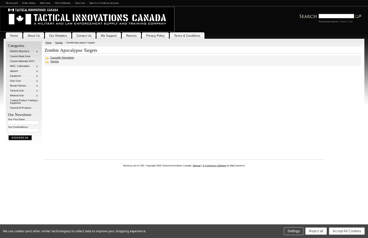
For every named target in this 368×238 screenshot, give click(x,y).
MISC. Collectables (19, 66)
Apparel (13, 71)
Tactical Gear (16, 90)
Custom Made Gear (20, 56)
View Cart (80, 3)
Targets (59, 42)
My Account (12, 3)
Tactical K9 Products (20, 108)
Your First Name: (16, 119)
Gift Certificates (63, 3)
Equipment (14, 76)
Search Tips (346, 21)
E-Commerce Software (214, 165)
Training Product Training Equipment (22, 101)
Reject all (316, 231)
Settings (294, 231)
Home (48, 42)
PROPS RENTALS (18, 51)
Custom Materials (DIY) (22, 61)
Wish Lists (45, 3)
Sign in (92, 3)
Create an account (109, 3)
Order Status (29, 3)
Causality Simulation (62, 57)
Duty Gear (14, 80)
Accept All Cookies (347, 231)
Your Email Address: (18, 127)
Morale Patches (17, 85)
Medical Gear (16, 95)
